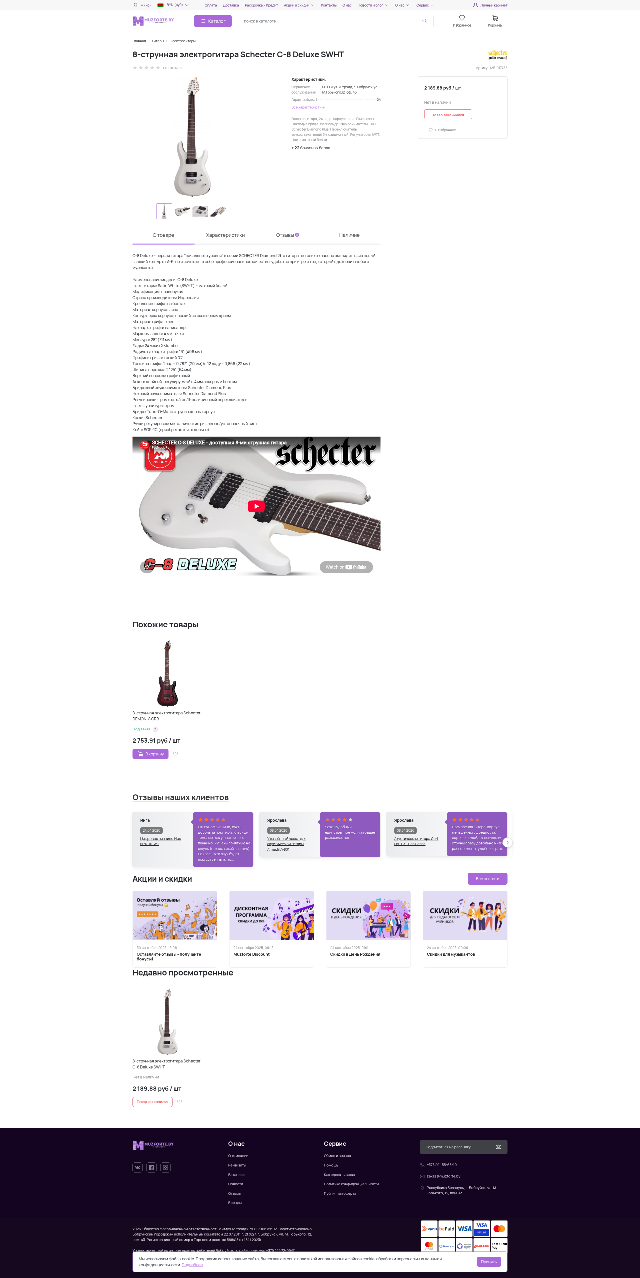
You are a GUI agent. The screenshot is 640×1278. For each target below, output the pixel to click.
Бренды (235, 1202)
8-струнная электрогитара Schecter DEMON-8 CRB (166, 716)
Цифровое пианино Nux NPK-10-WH (160, 841)
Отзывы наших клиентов (180, 797)
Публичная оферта (340, 1193)
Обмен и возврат (338, 1155)
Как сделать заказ (339, 1174)
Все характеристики (308, 107)
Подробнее (192, 1264)
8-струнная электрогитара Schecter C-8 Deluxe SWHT (166, 1064)
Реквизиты (237, 1165)
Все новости (487, 878)
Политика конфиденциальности (351, 1183)
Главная (139, 41)
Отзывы (234, 1193)
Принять (489, 1261)
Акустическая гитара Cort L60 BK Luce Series (416, 841)
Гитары (158, 41)
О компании (238, 1155)
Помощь (331, 1165)
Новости (235, 1183)
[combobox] (337, 21)
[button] (155, 729)
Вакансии (236, 1174)
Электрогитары (183, 41)
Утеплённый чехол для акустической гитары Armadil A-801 (286, 841)
